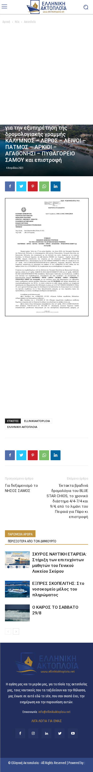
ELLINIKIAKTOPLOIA (37, 421)
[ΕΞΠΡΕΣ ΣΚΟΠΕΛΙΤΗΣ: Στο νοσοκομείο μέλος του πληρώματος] (17, 589)
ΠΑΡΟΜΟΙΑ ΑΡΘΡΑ (20, 534)
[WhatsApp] (44, 186)
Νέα (17, 21)
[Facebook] (10, 186)
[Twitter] (21, 186)
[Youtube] (73, 733)
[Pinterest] (33, 186)
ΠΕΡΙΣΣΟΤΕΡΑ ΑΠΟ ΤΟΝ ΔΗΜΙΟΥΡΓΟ (32, 541)
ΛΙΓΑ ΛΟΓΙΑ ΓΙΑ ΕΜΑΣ (46, 721)
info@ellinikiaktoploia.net (54, 711)
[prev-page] (8, 631)
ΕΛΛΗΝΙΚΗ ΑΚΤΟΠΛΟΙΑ (22, 427)
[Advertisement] (46, 75)
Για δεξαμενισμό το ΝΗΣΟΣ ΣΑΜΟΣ (21, 488)
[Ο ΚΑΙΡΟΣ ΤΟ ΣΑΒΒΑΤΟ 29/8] (17, 613)
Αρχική (6, 21)
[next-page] (16, 631)
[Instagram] (33, 733)
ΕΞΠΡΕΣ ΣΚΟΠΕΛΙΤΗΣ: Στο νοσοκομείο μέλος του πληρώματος (58, 589)
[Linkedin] (56, 186)
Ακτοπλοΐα (30, 21)
